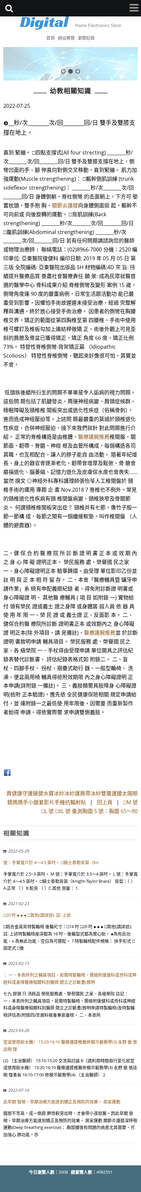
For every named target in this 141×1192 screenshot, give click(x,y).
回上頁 (104, 802)
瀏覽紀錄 (86, 38)
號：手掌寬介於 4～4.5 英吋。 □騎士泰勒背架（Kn (51, 862)
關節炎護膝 (65, 205)
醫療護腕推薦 (94, 436)
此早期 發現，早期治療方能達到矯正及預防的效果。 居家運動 (61, 1102)
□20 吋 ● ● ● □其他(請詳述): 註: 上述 (37, 915)
